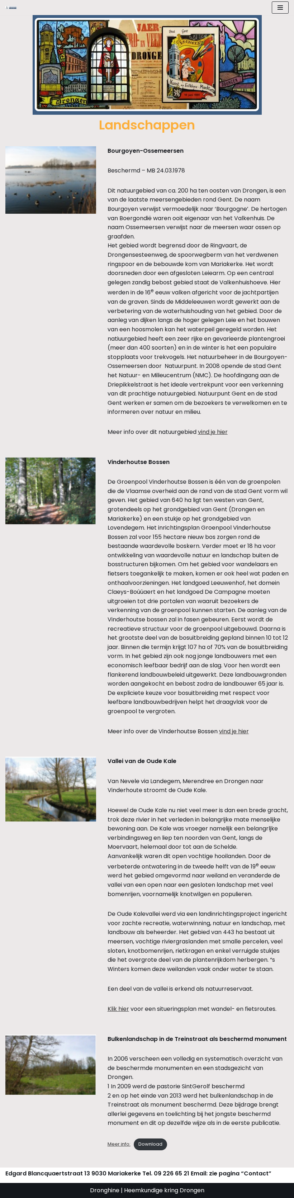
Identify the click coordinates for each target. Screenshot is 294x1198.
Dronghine (104, 1190)
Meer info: (119, 1144)
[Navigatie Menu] (280, 7)
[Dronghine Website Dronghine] (12, 7)
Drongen (191, 1190)
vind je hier (213, 432)
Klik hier (118, 1009)
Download (150, 1144)
